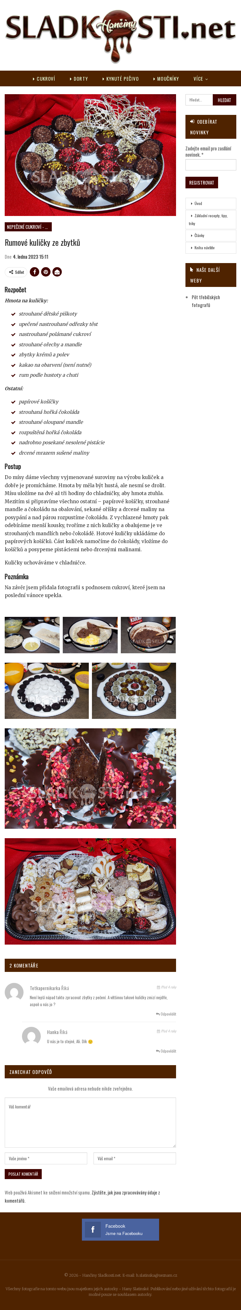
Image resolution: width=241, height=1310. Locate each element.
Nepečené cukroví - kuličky (29, 226)
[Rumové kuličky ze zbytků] (32, 635)
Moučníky (168, 78)
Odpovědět (168, 1013)
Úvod (198, 203)
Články (199, 235)
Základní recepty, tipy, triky (208, 219)
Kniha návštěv (205, 247)
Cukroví (46, 78)
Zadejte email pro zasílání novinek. (208, 151)
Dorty (81, 78)
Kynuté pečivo (122, 78)
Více (198, 78)
